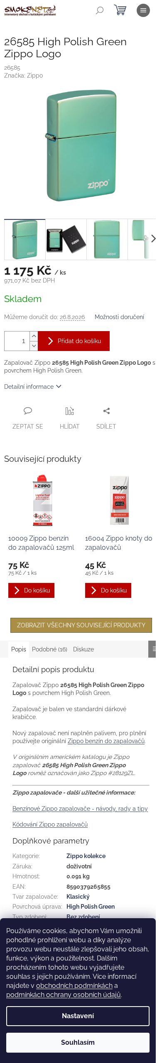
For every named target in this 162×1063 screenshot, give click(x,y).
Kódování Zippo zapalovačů (50, 824)
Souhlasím (78, 1042)
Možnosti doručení (119, 317)
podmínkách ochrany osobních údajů (63, 995)
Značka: (23, 75)
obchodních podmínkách (74, 986)
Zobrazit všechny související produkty (81, 625)
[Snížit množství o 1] (33, 346)
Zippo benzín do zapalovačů (106, 741)
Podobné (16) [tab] (49, 649)
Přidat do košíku (79, 341)
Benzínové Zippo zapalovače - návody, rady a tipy (80, 808)
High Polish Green (90, 906)
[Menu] (143, 10)
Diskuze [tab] (83, 649)
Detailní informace (29, 386)
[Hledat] (99, 10)
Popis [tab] (18, 649)
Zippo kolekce (86, 856)
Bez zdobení (83, 917)
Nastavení (78, 1016)
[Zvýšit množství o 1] (33, 336)
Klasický (78, 896)
